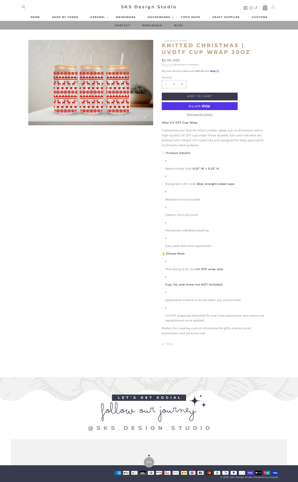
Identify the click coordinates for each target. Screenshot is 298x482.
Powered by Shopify (266, 477)
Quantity (167, 77)
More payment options (199, 114)
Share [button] (169, 343)
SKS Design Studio (241, 477)
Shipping (167, 64)
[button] (23, 7)
